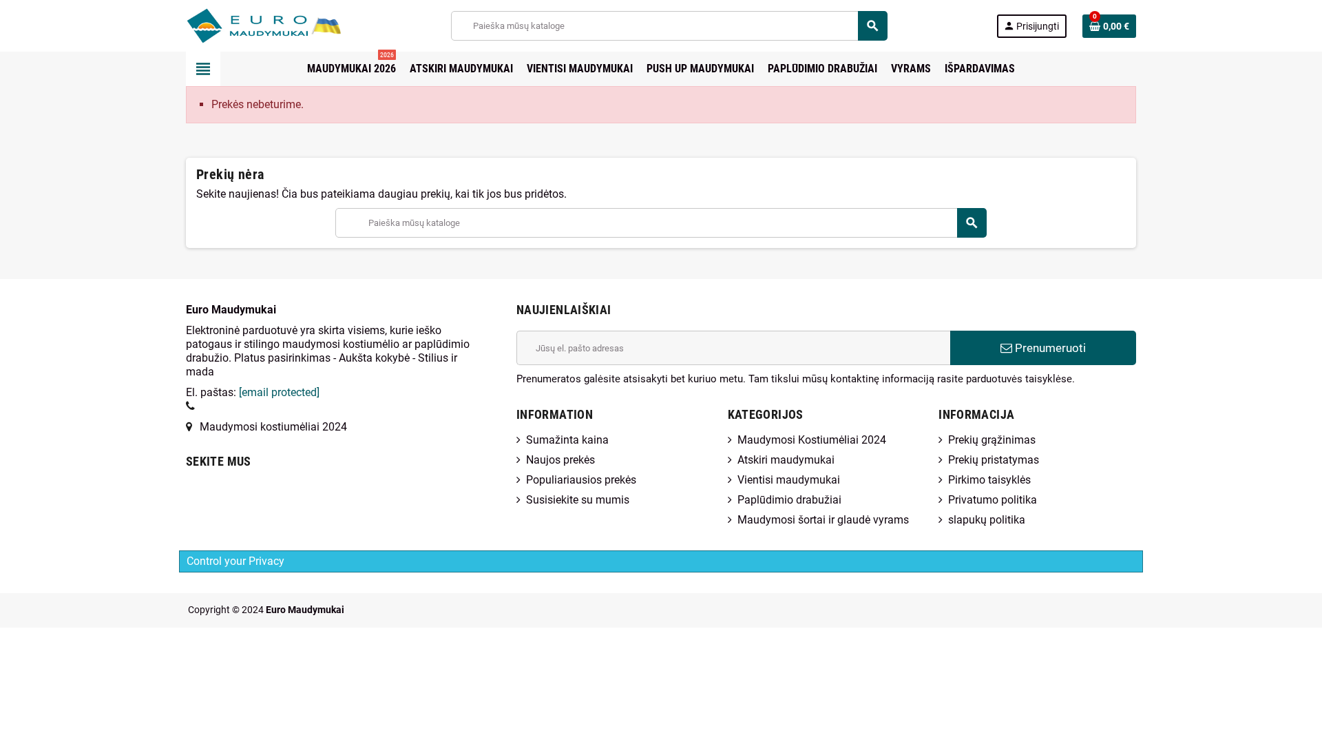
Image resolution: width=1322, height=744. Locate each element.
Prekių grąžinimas (992, 439)
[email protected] (279, 392)
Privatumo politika (992, 499)
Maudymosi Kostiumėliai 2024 (811, 439)
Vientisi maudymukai (788, 479)
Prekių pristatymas (993, 459)
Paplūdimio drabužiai (789, 499)
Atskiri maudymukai (786, 459)
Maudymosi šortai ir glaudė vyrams (823, 519)
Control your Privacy (235, 561)
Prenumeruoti (1049, 348)
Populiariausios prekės (581, 479)
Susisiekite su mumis (577, 499)
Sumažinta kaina (567, 439)
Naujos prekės (560, 459)
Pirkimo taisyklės (989, 479)
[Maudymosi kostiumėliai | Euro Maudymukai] (247, 25)
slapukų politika (986, 519)
